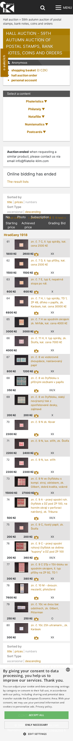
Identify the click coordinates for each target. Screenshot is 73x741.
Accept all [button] (36, 715)
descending (33, 211)
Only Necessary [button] (36, 725)
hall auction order (24, 75)
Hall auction (10, 19)
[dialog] (36, 703)
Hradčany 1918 (16, 235)
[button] (36, 733)
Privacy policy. (44, 706)
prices (19, 202)
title (9, 202)
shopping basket (23, 70)
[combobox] (68, 670)
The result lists (18, 182)
